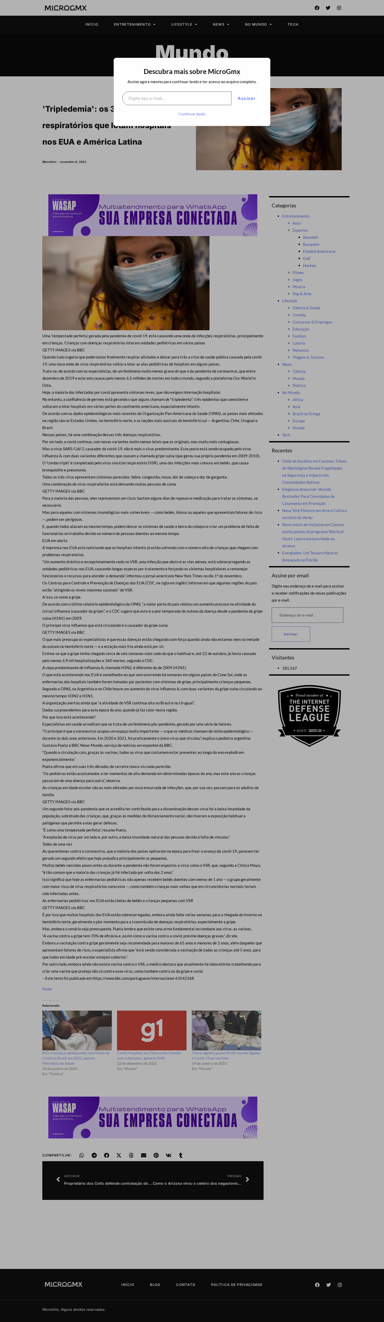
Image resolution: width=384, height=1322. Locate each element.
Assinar (246, 98)
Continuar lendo (192, 114)
